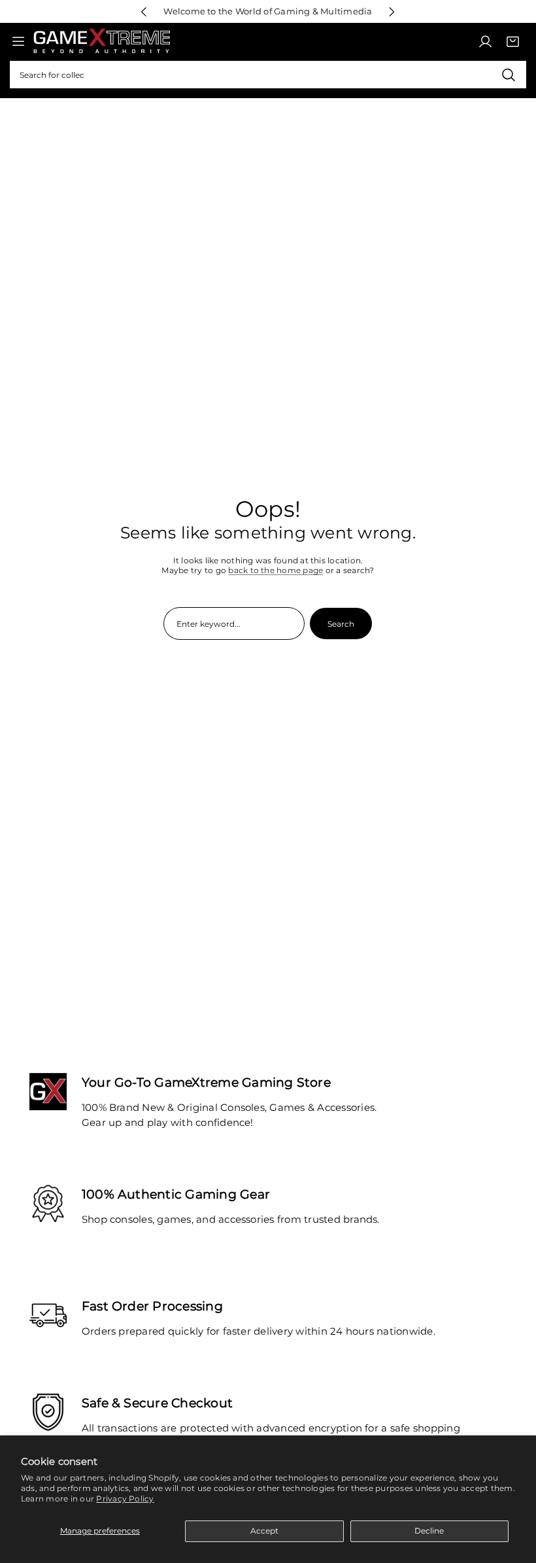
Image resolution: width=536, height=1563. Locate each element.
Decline (429, 1531)
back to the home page (275, 570)
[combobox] (268, 74)
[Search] (508, 74)
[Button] (144, 11)
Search (340, 624)
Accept (264, 1531)
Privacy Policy (125, 1498)
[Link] (101, 41)
